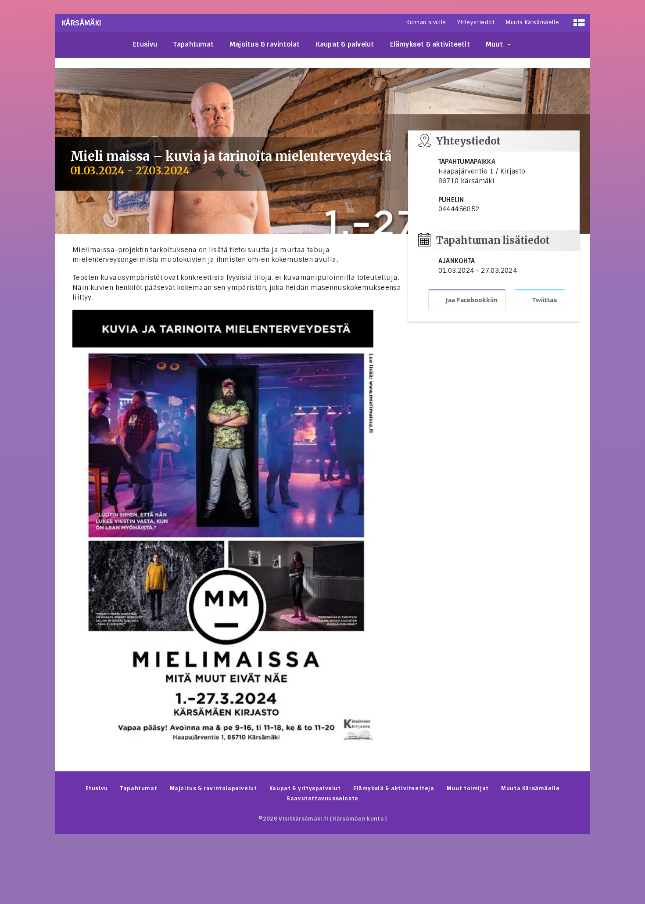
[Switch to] (579, 22)
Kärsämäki (82, 23)
